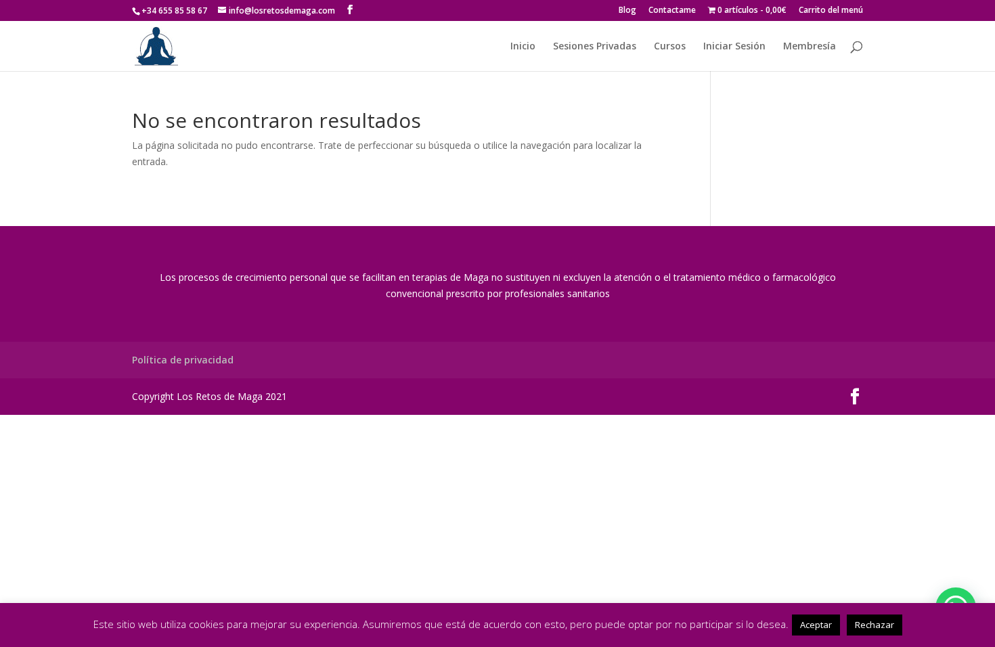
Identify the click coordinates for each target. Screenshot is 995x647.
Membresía (809, 46)
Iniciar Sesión (734, 46)
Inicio (522, 46)
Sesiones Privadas (594, 46)
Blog (627, 11)
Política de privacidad (183, 359)
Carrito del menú (831, 11)
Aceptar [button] (816, 625)
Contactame (672, 11)
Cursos (670, 46)
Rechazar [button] (874, 625)
